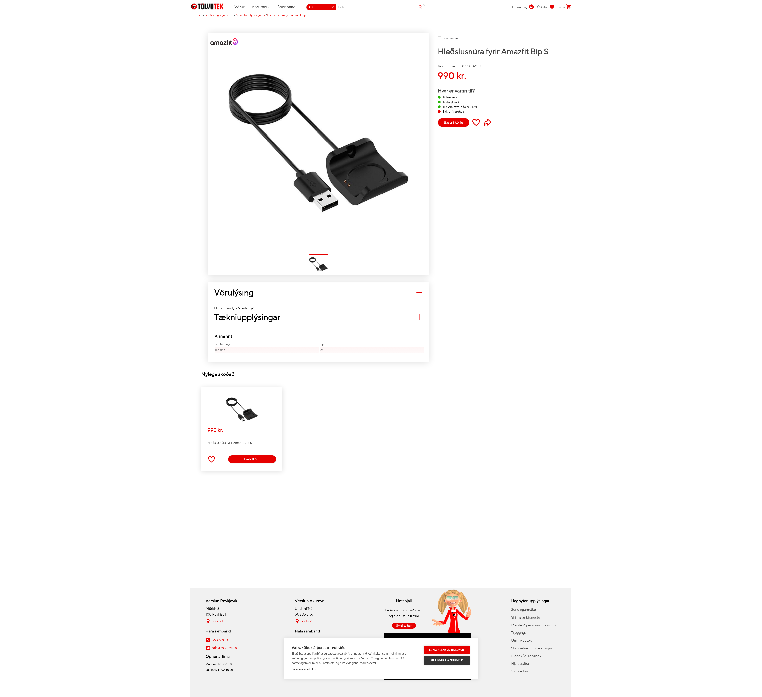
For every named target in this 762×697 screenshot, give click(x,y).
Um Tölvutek (521, 640)
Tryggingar (519, 632)
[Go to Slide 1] (318, 264)
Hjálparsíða (520, 663)
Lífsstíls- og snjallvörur (219, 15)
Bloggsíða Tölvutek (526, 656)
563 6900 (220, 640)
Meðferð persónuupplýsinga (533, 625)
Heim (198, 15)
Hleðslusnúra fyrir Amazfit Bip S (287, 15)
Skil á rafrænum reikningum (532, 648)
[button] (318, 143)
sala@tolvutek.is (224, 647)
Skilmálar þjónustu (525, 617)
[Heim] (209, 7)
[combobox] (380, 7)
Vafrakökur (519, 671)
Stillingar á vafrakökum (446, 660)
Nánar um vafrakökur (304, 669)
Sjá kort (217, 621)
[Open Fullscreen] (422, 246)
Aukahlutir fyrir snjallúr (250, 15)
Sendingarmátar (523, 609)
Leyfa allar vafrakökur (446, 650)
